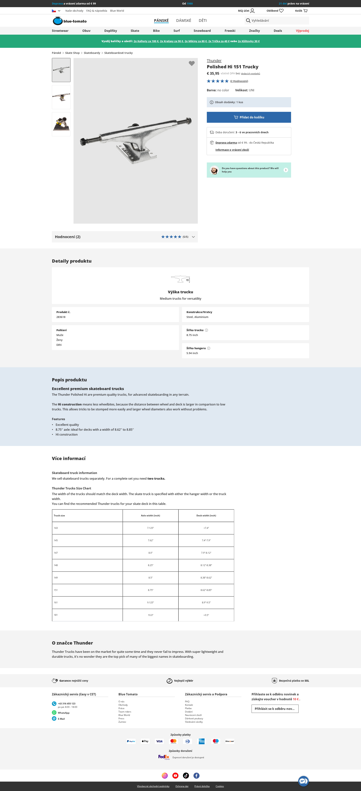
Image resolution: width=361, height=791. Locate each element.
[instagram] (165, 776)
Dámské (183, 20)
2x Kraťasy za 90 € (171, 41)
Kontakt (189, 704)
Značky (254, 31)
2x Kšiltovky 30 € (249, 41)
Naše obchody (74, 10)
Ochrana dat (181, 786)
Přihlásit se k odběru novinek (277, 709)
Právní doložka (202, 786)
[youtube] (175, 776)
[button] (125, 236)
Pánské (161, 20)
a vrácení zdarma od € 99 (74, 3)
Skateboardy (92, 53)
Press (121, 718)
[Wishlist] (195, 61)
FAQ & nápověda (96, 10)
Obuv (86, 31)
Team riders (124, 711)
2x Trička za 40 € (219, 41)
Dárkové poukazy (194, 718)
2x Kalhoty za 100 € (146, 41)
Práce (121, 708)
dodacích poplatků (250, 73)
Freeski (230, 31)
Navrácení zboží (193, 715)
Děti (203, 20)
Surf (177, 31)
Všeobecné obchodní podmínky (153, 786)
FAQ (187, 701)
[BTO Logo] (94, 20)
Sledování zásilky (194, 721)
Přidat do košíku (252, 117)
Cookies (220, 786)
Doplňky (110, 31)
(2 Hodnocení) (239, 81)
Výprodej (302, 31)
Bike (156, 31)
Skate (135, 31)
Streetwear (60, 31)
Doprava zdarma (226, 142)
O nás (121, 701)
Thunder (214, 60)
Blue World (117, 10)
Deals (278, 31)
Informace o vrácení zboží (232, 150)
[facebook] (196, 776)
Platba (188, 708)
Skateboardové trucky (118, 53)
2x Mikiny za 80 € (196, 41)
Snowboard (202, 31)
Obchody (123, 704)
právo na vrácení (294, 3)
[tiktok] (186, 776)
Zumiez (122, 721)
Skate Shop (72, 53)
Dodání (189, 711)
